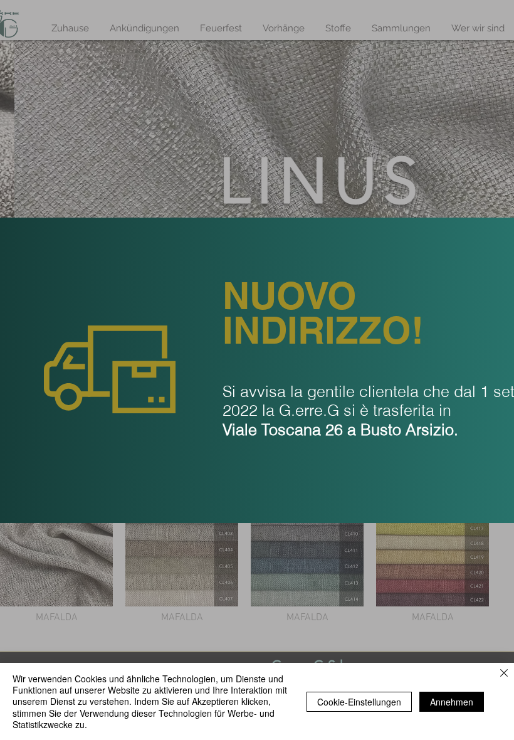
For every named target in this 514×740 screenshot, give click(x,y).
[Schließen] (503, 673)
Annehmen (451, 701)
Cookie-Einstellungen (359, 701)
